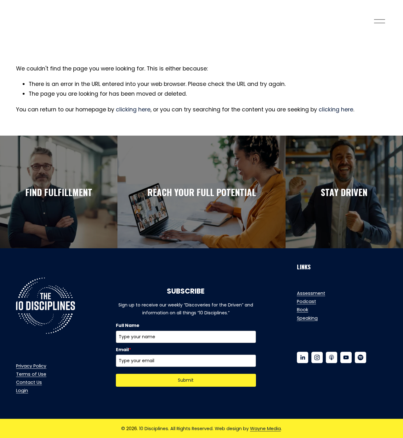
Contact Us (29, 382)
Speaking (307, 318)
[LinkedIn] (302, 357)
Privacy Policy (31, 366)
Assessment (311, 293)
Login (22, 390)
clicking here (133, 109)
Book (302, 309)
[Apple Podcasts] (331, 357)
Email (123, 349)
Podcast (306, 301)
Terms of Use (31, 374)
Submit (186, 380)
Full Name (127, 325)
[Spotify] (360, 357)
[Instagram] (317, 357)
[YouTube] (346, 357)
